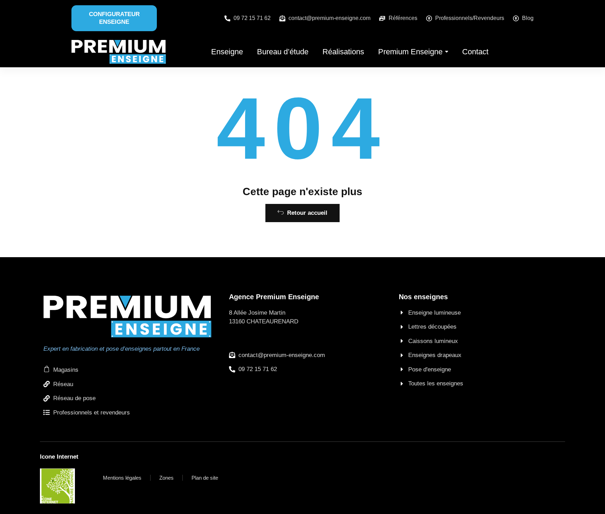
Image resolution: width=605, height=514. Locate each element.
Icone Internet (59, 456)
